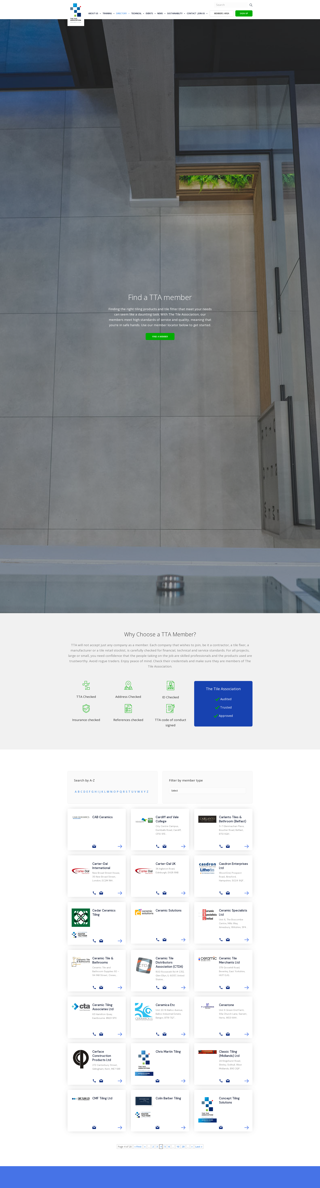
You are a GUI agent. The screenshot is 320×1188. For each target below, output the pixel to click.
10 (177, 1146)
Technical (136, 13)
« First (138, 1146)
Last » (198, 1146)
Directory (121, 13)
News (160, 13)
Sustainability (174, 13)
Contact (191, 13)
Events (149, 13)
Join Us (201, 13)
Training (107, 13)
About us (93, 13)
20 (183, 1146)
